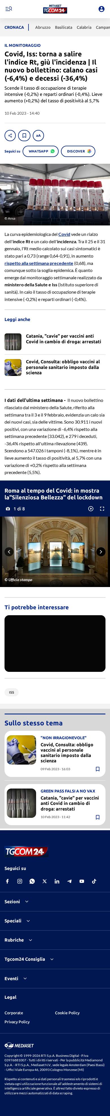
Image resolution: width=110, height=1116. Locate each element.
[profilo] (101, 9)
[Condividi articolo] (10, 135)
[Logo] (55, 9)
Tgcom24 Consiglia (25, 959)
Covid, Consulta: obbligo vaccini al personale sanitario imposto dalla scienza (67, 752)
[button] (55, 9)
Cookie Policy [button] (67, 1013)
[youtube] (82, 881)
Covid (64, 234)
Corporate (14, 1013)
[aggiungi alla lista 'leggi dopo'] (24, 135)
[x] (44, 881)
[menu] (8, 9)
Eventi (11, 978)
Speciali (13, 920)
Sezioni (12, 901)
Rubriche (14, 939)
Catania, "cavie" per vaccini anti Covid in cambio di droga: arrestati (70, 803)
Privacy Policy (17, 1022)
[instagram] (20, 881)
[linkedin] (57, 881)
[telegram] (69, 881)
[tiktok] (94, 881)
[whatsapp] (32, 881)
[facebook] (7, 881)
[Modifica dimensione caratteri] (38, 135)
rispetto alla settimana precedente (39, 263)
